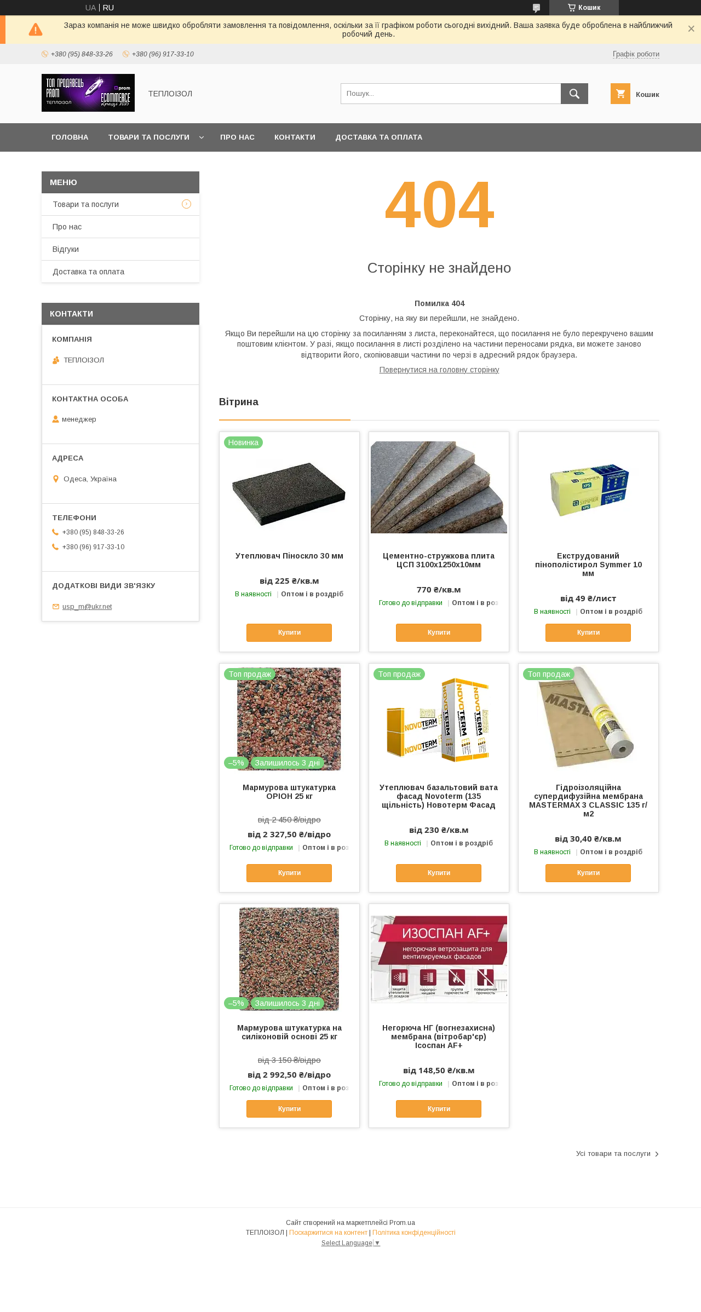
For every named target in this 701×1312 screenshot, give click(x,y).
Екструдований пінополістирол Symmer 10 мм (588, 564)
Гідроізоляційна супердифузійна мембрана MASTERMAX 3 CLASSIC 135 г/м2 (588, 800)
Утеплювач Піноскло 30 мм (289, 555)
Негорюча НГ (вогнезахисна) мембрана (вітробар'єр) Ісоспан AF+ (438, 1036)
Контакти (294, 137)
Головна (69, 137)
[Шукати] (574, 93)
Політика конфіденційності (414, 1232)
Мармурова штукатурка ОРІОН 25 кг (289, 792)
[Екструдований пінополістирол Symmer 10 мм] (588, 487)
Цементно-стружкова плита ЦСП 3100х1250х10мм (439, 560)
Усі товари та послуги (613, 1153)
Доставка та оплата (378, 137)
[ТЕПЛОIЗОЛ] (88, 109)
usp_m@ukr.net (87, 606)
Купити (289, 632)
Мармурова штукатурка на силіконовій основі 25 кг (289, 1032)
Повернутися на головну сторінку (439, 369)
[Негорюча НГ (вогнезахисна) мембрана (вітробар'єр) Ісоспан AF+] (439, 959)
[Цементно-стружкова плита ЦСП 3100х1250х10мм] (439, 487)
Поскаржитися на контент (328, 1232)
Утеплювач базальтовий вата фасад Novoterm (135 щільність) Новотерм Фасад (439, 796)
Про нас (237, 137)
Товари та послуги (148, 137)
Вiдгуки (66, 249)
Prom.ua (402, 1223)
